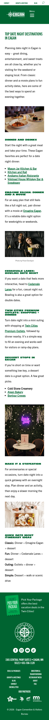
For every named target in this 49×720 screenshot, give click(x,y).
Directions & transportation (36, 672)
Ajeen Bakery (15, 392)
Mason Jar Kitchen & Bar (22, 168)
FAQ (35, 684)
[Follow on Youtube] (27, 650)
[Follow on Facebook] (15, 650)
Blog (35, 3)
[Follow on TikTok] (33, 650)
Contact (6, 3)
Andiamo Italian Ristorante (23, 175)
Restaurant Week (35, 677)
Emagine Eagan (32, 210)
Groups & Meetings (22, 3)
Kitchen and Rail (17, 172)
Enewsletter (14, 687)
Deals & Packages (13, 671)
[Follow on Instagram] (21, 650)
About (35, 680)
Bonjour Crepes (17, 395)
